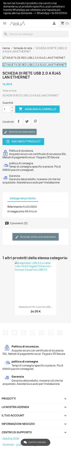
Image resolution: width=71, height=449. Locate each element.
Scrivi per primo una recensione (38, 236)
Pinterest (35, 121)
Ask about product (23, 142)
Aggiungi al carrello (37, 109)
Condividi (18, 121)
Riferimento (15, 206)
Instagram (50, 332)
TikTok (59, 332)
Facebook (5, 332)
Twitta (27, 121)
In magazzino (15, 211)
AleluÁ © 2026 (10, 438)
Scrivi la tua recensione (21, 131)
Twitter (14, 332)
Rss (23, 332)
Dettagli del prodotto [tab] (23, 198)
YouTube (32, 332)
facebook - (9, 444)
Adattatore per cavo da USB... (35, 306)
